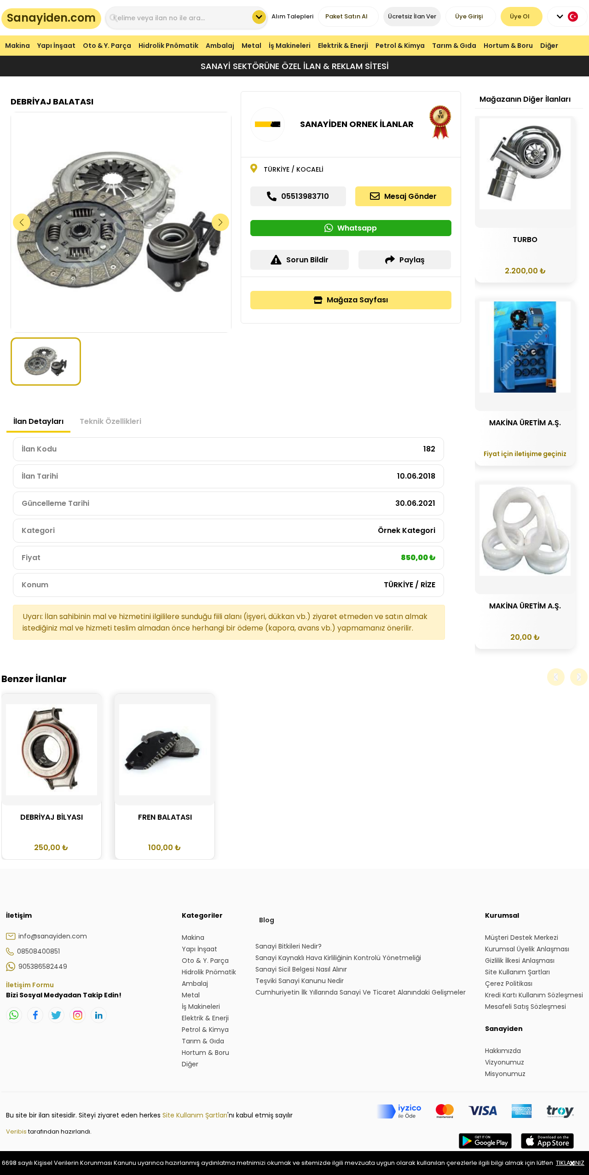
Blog (266, 920)
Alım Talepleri (292, 16)
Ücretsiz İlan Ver (412, 16)
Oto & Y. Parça (107, 45)
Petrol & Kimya (400, 45)
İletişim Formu (30, 985)
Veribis (17, 1131)
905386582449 (42, 966)
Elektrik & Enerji (343, 45)
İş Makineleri (290, 45)
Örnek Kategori (406, 530)
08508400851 (38, 951)
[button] (220, 222)
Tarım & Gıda (454, 45)
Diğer (549, 45)
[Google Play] (485, 1150)
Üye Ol (520, 16)
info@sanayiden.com (52, 936)
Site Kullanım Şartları (194, 1115)
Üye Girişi (469, 16)
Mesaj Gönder (410, 196)
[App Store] (547, 1150)
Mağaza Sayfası (357, 300)
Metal (251, 45)
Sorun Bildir (307, 260)
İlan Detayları (38, 421)
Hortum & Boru (508, 45)
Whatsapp (357, 228)
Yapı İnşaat (56, 45)
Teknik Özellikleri (110, 421)
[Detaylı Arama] (259, 17)
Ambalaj (220, 45)
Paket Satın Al (346, 16)
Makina (17, 45)
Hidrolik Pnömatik (168, 45)
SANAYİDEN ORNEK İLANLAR (357, 124)
